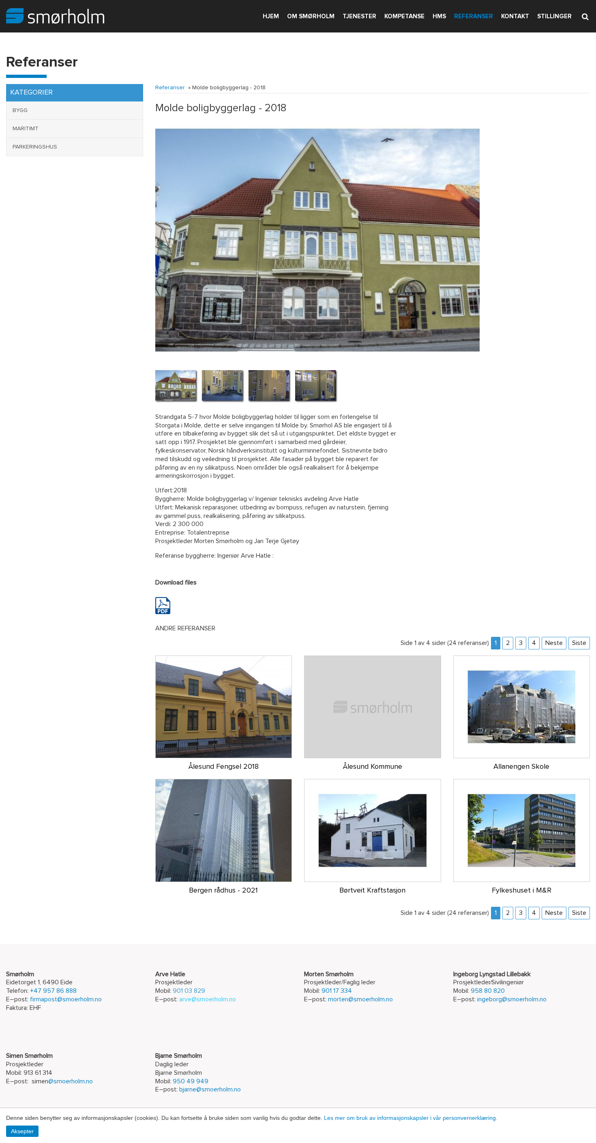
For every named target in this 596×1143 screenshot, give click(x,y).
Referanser (473, 16)
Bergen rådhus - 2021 (223, 890)
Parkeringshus (35, 147)
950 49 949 (190, 1081)
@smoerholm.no (70, 1081)
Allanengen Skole (521, 766)
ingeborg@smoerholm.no (512, 999)
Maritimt (26, 129)
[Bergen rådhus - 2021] (224, 830)
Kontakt (515, 16)
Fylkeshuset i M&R (521, 890)
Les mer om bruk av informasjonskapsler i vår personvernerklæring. (410, 1118)
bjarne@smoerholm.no (210, 1089)
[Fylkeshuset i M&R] (522, 830)
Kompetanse (404, 16)
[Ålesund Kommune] (372, 706)
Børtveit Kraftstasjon (372, 890)
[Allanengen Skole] (522, 706)
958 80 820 (488, 991)
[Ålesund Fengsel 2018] (224, 706)
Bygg (20, 110)
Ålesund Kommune (372, 766)
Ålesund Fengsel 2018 (224, 766)
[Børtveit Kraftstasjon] (372, 830)
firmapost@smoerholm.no (66, 999)
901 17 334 (337, 991)
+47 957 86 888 (53, 991)
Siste (579, 643)
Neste (554, 643)
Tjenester (359, 16)
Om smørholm (310, 16)
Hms (439, 16)
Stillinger (554, 16)
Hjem (271, 16)
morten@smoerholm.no (360, 999)
